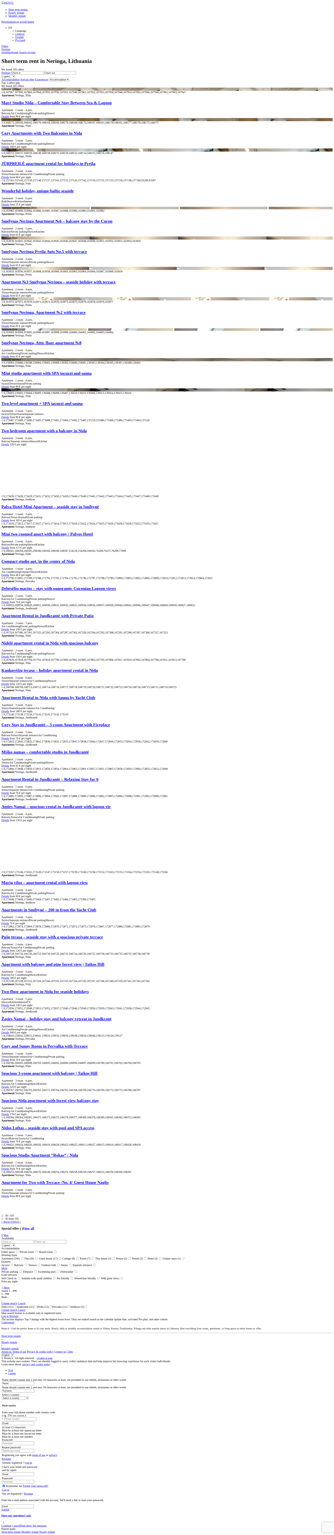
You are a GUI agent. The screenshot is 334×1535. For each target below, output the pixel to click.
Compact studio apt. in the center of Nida (38, 561)
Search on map (27, 52)
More (4, 1268)
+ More (5, 1287)
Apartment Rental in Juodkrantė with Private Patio (47, 615)
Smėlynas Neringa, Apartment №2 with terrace (43, 312)
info (17, 82)
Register (13, 1316)
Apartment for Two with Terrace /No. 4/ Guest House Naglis (55, 1182)
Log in (18, 21)
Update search (9, 1303)
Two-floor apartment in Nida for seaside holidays (45, 991)
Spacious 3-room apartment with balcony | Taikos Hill (49, 1073)
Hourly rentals (16, 12)
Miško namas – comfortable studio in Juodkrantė (45, 752)
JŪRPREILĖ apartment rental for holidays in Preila (48, 163)
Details (5, 116)
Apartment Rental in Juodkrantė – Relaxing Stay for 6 (49, 779)
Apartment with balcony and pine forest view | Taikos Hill (52, 964)
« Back (5, 1221)
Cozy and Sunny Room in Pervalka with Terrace (44, 1046)
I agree (12, 1373)
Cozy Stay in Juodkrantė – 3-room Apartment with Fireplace (55, 724)
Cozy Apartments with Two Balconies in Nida (41, 133)
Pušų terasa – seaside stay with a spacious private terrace (52, 937)
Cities (70, 1351)
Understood (7, 1322)
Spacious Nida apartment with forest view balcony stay (50, 1100)
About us (6, 1351)
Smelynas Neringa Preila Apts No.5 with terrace (44, 251)
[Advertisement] (105, 470)
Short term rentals (18, 9)
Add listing (28, 21)
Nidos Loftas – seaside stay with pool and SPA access (47, 1128)
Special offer (27, 79)
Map (6, 1235)
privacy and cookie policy (36, 1364)
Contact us (60, 1351)
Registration (8, 21)
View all (28, 1228)
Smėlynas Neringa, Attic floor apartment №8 (41, 343)
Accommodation (10, 79)
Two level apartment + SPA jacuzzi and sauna (42, 403)
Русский (20, 40)
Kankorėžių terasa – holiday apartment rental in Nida (49, 670)
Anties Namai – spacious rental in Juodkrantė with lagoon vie (56, 806)
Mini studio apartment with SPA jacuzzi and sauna (46, 373)
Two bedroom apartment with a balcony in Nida (44, 431)
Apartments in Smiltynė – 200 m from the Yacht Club (48, 910)
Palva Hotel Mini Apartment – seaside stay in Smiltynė (50, 506)
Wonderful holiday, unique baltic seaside (37, 191)
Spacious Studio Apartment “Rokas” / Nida (39, 1155)
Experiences (41, 79)
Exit (10, 1370)
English (19, 37)
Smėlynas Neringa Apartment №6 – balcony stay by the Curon (56, 221)
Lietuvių (20, 34)
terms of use (38, 1455)
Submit (5, 1509)
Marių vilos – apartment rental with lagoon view (44, 882)
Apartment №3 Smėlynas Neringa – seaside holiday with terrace (58, 282)
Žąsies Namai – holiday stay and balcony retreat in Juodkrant (56, 1019)
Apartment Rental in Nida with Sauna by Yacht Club (48, 697)
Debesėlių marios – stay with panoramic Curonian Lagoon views (58, 588)
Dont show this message (33, 1525)
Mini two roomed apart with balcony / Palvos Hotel (47, 534)
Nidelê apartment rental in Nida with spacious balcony (49, 643)
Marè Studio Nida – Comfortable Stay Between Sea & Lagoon (56, 102)
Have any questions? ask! (16, 1515)
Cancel (21, 1303)
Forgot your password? (35, 1485)
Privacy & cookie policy (40, 1351)
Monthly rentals (17, 15)
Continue (6, 1525)
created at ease (45, 1358)
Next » (17, 1221)
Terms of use (19, 1351)
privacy (53, 1455)
